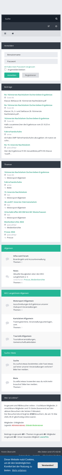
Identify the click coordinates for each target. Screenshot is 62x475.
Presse (27, 279)
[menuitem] (56, 26)
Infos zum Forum (20, 256)
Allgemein (8, 248)
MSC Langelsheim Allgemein (16, 293)
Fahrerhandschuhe (13, 131)
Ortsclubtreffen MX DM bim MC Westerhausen (25, 212)
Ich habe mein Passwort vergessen (19, 66)
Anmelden (9, 45)
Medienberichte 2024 (14, 222)
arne (9, 134)
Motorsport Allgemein (23, 301)
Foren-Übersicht (8, 451)
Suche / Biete (10, 353)
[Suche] (56, 18)
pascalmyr (12, 147)
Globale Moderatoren (34, 425)
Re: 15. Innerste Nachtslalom (17, 145)
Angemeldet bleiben (16, 69)
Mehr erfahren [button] (19, 470)
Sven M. (10, 97)
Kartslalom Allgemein (23, 318)
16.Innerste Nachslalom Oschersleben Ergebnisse (26, 118)
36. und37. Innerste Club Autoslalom (20, 202)
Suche (16, 360)
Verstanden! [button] (48, 465)
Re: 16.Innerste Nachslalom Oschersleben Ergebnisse (28, 94)
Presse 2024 (9, 232)
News (15, 270)
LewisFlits (44, 437)
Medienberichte (38, 279)
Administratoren (18, 425)
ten (8, 195)
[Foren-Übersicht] (31, 7)
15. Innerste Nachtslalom (15, 192)
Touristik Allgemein (22, 336)
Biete (15, 378)
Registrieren (30, 75)
